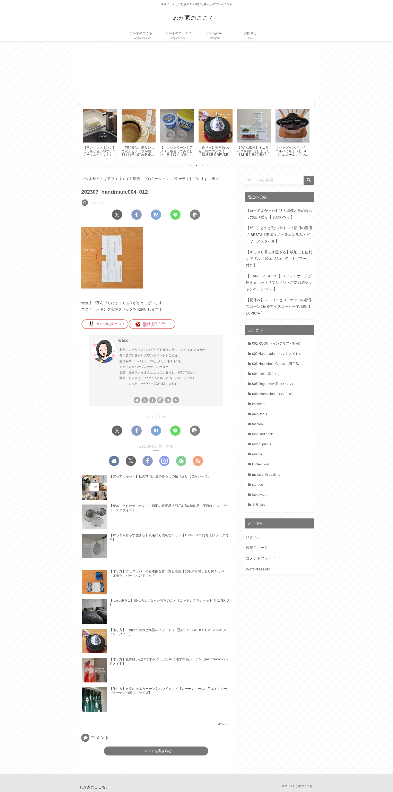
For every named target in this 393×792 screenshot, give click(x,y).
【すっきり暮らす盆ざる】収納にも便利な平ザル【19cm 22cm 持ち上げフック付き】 (279, 258)
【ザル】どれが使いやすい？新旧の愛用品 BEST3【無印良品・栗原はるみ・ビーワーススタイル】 (279, 234)
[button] (195, 214)
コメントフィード (260, 558)
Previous (78, 104)
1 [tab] (190, 166)
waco (123, 340)
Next (315, 104)
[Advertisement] (196, 74)
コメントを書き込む (156, 751)
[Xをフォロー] (144, 400)
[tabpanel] (100, 133)
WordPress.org (258, 569)
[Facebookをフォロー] (152, 400)
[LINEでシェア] (175, 214)
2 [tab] (196, 166)
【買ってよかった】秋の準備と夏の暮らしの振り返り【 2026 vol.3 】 (279, 214)
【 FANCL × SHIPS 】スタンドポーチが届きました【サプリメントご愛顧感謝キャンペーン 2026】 (279, 282)
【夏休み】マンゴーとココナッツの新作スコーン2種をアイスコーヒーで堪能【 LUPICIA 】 (279, 306)
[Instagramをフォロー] (160, 400)
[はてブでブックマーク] (156, 214)
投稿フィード (257, 548)
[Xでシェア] (117, 214)
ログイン (253, 537)
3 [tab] (203, 166)
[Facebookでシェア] (136, 214)
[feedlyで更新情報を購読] (168, 400)
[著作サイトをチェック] (137, 400)
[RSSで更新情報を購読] (176, 400)
